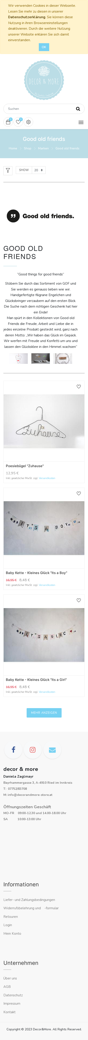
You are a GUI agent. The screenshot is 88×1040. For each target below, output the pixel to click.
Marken (43, 148)
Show (24, 170)
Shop (27, 148)
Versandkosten (47, 478)
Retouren (10, 916)
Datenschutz (13, 995)
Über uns (10, 978)
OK (44, 47)
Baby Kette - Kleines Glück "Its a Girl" (36, 680)
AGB (7, 986)
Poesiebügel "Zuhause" (25, 466)
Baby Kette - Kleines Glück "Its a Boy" (36, 573)
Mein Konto (12, 933)
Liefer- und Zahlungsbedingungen (29, 900)
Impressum (12, 1003)
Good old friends (67, 148)
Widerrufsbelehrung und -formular (31, 908)
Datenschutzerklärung (26, 17)
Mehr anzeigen (44, 713)
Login (7, 925)
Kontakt (9, 1012)
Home (13, 148)
